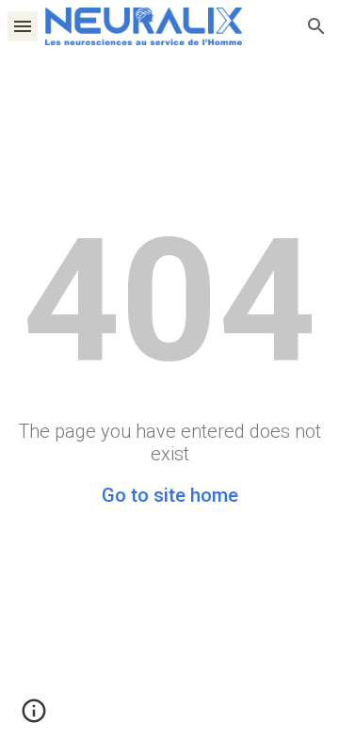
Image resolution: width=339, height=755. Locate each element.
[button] (22, 26)
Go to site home (170, 495)
